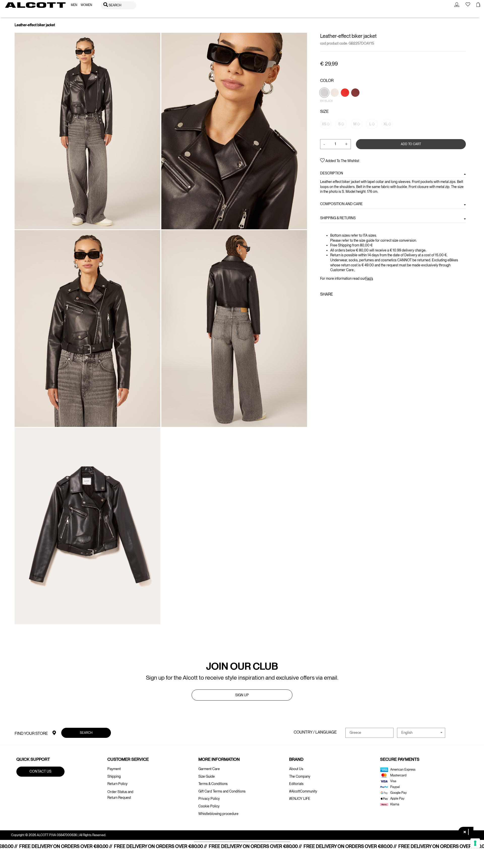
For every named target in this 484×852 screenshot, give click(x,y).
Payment (114, 769)
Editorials (296, 784)
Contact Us (40, 771)
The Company (299, 776)
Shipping (114, 776)
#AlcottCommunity (303, 791)
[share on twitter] (330, 305)
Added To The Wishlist (342, 161)
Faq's (369, 278)
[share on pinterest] (339, 305)
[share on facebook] (323, 305)
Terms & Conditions (213, 784)
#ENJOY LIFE (299, 799)
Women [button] (86, 5)
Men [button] (74, 5)
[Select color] (345, 101)
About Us (296, 769)
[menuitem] (74, 5)
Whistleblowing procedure (218, 814)
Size (324, 111)
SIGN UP (242, 695)
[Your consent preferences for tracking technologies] (475, 843)
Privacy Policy (209, 799)
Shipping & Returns (338, 218)
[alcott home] (35, 5)
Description (331, 173)
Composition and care (341, 204)
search (86, 732)
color (327, 80)
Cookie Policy (209, 806)
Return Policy (117, 784)
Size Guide (206, 776)
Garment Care (209, 769)
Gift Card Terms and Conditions (222, 791)
